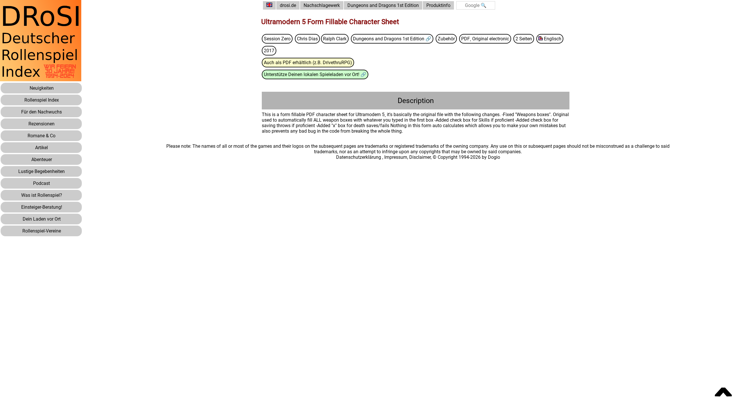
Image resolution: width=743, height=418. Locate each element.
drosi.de (288, 5)
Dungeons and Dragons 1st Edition (383, 5)
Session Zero (277, 39)
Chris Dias (307, 39)
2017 (269, 50)
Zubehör (446, 39)
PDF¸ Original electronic (485, 39)
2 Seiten (523, 39)
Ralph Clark (335, 39)
